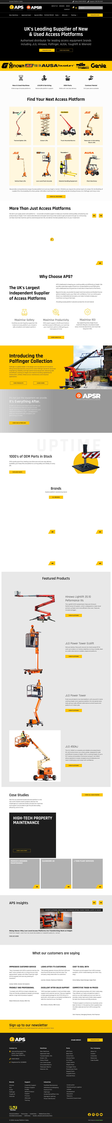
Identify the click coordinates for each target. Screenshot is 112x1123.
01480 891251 (76, 1040)
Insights (61, 910)
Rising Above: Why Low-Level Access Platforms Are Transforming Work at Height (40, 931)
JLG (65, 910)
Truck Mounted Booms (68, 140)
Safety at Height (95, 910)
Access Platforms (51, 910)
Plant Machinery (92, 181)
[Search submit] (100, 7)
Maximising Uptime (73, 910)
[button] (14, 15)
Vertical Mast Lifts (20, 181)
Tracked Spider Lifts (20, 140)
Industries (47, 1082)
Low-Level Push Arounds (44, 181)
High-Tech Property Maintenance (32, 820)
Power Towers (85, 910)
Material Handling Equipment (68, 181)
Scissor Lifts (44, 140)
